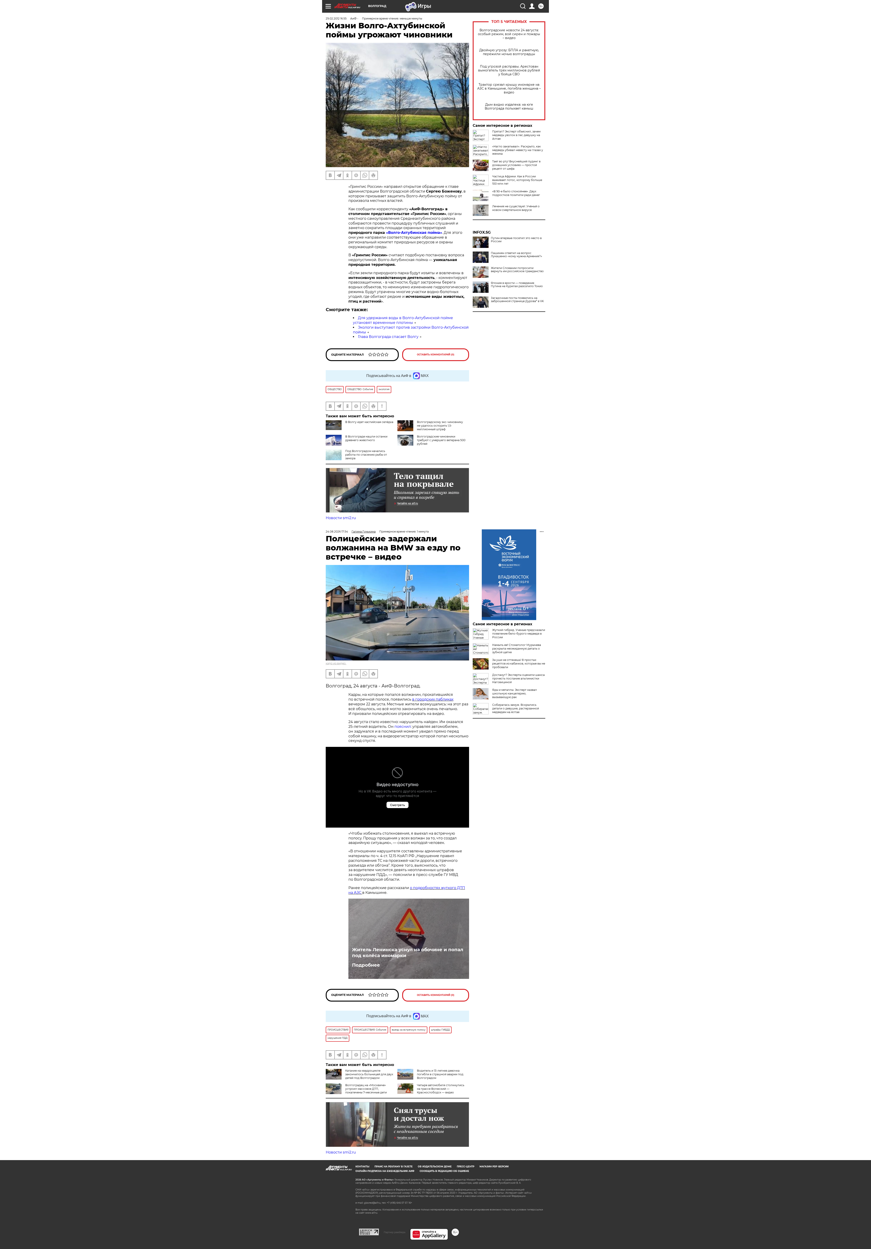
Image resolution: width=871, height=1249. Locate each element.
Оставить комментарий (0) (435, 354)
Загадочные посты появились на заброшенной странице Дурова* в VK (517, 299)
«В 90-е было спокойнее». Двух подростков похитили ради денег (516, 193)
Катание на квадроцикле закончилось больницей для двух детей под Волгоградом (369, 1074)
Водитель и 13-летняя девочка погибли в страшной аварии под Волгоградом (440, 1074)
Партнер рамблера (394, 1232)
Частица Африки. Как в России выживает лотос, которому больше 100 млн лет (517, 180)
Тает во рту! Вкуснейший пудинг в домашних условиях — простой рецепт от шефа (516, 165)
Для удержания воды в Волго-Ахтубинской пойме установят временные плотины (403, 320)
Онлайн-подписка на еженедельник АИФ (384, 1171)
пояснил (402, 726)
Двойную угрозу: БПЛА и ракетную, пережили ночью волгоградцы (509, 52)
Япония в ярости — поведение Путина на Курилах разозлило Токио (517, 284)
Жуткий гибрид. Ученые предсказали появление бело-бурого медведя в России (518, 633)
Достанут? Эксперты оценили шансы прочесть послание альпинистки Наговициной (518, 678)
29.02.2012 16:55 (336, 18)
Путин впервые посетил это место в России (516, 240)
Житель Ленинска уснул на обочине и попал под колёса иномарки (407, 952)
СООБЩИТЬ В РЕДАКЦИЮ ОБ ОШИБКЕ (444, 1171)
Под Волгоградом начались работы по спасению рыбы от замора (366, 454)
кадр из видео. (336, 663)
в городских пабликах (432, 699)
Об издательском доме (435, 1166)
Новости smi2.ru (341, 518)
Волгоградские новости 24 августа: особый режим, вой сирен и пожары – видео (509, 34)
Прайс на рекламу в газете (393, 1166)
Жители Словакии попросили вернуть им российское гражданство (517, 269)
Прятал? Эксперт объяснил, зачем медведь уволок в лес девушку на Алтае (516, 135)
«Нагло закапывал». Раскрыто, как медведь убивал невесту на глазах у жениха (517, 150)
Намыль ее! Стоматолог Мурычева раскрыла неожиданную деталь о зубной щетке (516, 648)
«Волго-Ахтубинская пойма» (414, 232)
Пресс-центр (465, 1166)
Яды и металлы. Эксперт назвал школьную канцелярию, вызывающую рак (514, 693)
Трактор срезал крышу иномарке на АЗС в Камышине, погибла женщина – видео (509, 88)
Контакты (362, 1166)
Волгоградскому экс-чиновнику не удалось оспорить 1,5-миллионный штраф (440, 425)
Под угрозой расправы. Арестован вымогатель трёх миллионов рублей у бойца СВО (509, 70)
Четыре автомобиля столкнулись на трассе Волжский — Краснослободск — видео (440, 1088)
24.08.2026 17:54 (337, 531)
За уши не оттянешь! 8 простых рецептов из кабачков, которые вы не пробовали (518, 663)
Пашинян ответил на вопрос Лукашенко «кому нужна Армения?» (516, 255)
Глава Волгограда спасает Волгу (388, 337)
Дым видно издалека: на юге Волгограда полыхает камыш (509, 106)
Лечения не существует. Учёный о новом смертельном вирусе (516, 208)
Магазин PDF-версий (494, 1166)
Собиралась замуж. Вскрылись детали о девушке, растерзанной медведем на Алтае (515, 708)
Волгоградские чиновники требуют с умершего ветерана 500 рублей (441, 440)
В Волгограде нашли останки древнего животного (366, 438)
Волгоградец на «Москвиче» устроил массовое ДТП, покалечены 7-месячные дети (366, 1088)
